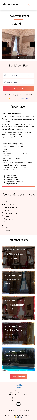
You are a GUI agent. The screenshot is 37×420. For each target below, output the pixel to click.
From (8, 75)
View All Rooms (18, 376)
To (20, 75)
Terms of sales (24, 410)
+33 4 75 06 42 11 (19, 398)
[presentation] (4, 44)
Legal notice (12, 410)
